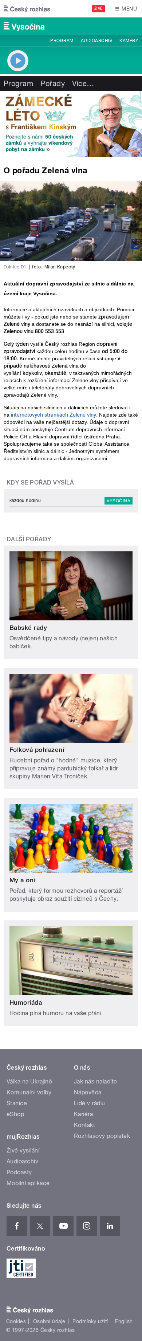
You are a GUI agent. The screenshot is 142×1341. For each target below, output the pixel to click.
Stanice (17, 1103)
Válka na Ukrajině (29, 1081)
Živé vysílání (23, 1150)
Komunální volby (29, 1092)
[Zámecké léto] (71, 124)
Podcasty (19, 1172)
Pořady (52, 83)
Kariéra (83, 1114)
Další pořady (29, 539)
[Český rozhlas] (27, 8)
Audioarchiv (96, 40)
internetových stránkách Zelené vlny (53, 415)
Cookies (16, 1321)
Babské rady (28, 627)
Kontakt (84, 1125)
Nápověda (88, 1092)
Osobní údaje (49, 1321)
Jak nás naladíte (95, 1081)
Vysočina (118, 500)
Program (61, 40)
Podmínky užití (90, 1321)
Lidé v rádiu (89, 1103)
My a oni (22, 880)
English (124, 1321)
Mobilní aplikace (28, 1183)
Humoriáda (25, 1002)
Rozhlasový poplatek (102, 1136)
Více (83, 83)
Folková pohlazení (36, 749)
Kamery (128, 40)
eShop (15, 1114)
